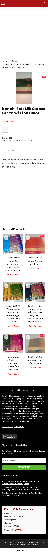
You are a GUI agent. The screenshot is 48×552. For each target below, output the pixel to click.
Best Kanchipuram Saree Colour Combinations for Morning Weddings (23, 494)
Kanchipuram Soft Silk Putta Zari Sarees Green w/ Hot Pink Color (13, 363)
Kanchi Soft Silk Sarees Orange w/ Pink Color (35, 260)
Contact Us (19, 426)
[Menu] (3, 3)
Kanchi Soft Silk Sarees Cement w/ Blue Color (34, 360)
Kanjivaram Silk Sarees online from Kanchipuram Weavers (27, 543)
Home (4, 61)
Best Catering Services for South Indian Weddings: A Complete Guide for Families (20, 488)
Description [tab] (9, 151)
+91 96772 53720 (18, 530)
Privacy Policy (7, 426)
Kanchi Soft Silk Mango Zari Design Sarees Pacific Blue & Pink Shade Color (13, 264)
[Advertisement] (24, 31)
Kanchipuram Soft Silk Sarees (16, 64)
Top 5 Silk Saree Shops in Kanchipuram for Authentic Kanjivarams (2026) (20, 482)
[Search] (44, 3)
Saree (14, 61)
